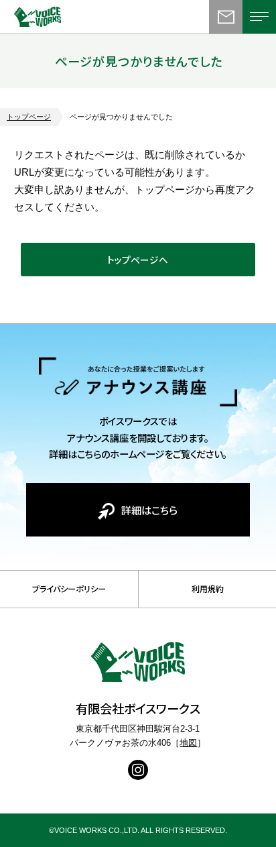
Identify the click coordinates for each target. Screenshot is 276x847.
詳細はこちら (149, 509)
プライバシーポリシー (69, 589)
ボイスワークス (54, 17)
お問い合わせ (226, 17)
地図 (188, 743)
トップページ (29, 117)
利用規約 (208, 589)
